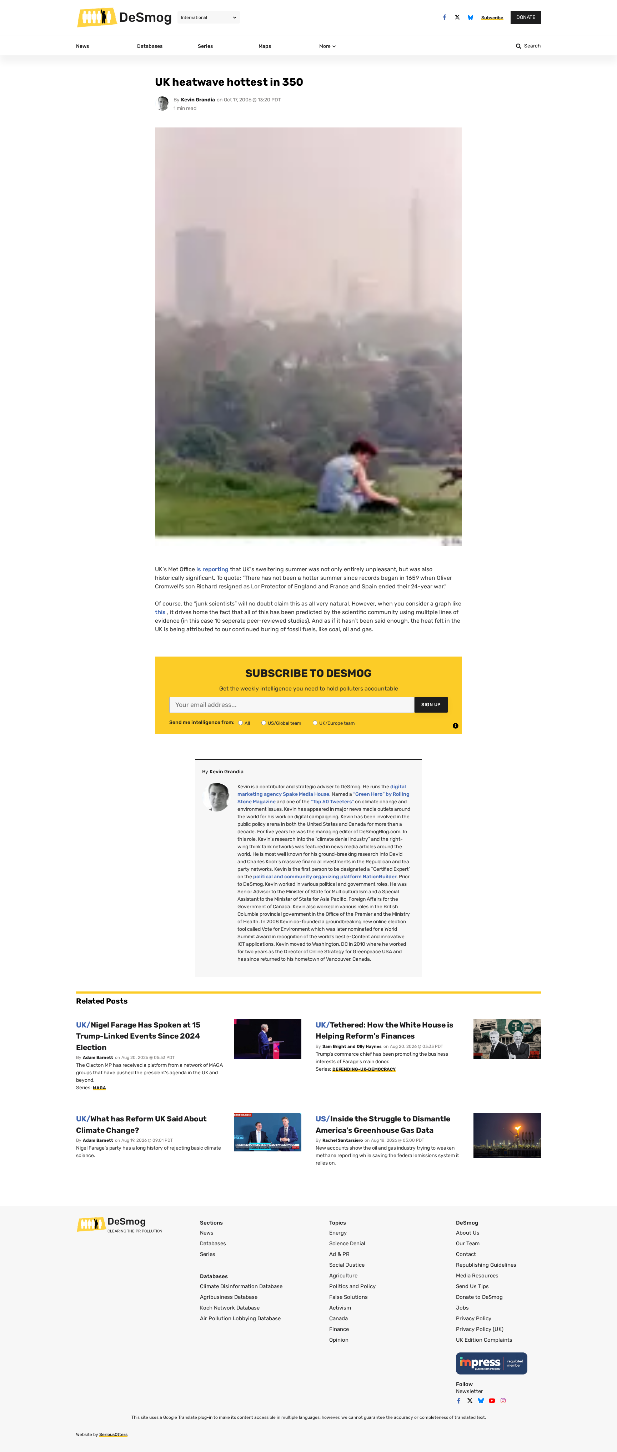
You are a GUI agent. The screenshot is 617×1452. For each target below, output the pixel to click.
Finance (339, 1329)
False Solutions (348, 1297)
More (325, 46)
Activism (340, 1308)
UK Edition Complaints (484, 1340)
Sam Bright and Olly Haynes (352, 1046)
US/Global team (284, 723)
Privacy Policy (473, 1318)
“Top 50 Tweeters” (332, 802)
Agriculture (343, 1275)
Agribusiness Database (228, 1297)
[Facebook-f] (444, 17)
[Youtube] (492, 1400)
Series (207, 1254)
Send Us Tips (472, 1286)
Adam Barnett (98, 1057)
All (247, 723)
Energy (338, 1233)
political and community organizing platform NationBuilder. (325, 877)
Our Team (468, 1243)
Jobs (462, 1308)
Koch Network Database (230, 1308)
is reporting (212, 569)
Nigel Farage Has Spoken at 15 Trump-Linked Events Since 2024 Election (138, 1036)
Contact (466, 1254)
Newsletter (469, 1391)
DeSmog (145, 17)
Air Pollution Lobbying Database (240, 1318)
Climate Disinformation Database (241, 1286)
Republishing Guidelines (486, 1265)
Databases (213, 1243)
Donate (525, 17)
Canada (338, 1318)
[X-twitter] (457, 17)
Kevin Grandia (198, 100)
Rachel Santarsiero (342, 1140)
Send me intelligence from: (202, 722)
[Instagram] (503, 1400)
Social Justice (347, 1265)
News (207, 1233)
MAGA (99, 1087)
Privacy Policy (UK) (479, 1329)
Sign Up (431, 704)
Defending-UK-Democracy (364, 1069)
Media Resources (477, 1275)
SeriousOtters (113, 1434)
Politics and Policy (352, 1286)
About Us (468, 1233)
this (160, 612)
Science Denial (347, 1243)
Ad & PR (339, 1254)
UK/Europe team (337, 723)
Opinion (338, 1340)
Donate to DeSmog (479, 1297)
